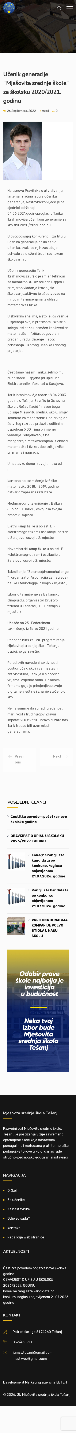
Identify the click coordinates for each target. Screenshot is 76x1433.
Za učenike (16, 1200)
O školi (12, 1191)
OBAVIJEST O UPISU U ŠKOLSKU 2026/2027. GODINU (37, 838)
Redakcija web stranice (25, 1237)
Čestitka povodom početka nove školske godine (39, 819)
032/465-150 (23, 1342)
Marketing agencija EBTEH (46, 1382)
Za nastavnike (18, 1209)
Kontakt (13, 1228)
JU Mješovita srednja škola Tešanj (43, 1395)
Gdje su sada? (18, 1218)
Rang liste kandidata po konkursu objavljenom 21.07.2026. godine (50, 898)
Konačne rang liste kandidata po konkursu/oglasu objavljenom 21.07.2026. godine (48, 865)
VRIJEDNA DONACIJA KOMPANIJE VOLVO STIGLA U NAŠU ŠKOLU (50, 928)
